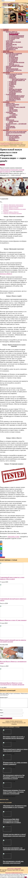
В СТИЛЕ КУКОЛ (13, 58)
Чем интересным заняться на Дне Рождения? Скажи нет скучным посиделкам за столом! (14, 776)
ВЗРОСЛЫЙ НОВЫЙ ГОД (19, 79)
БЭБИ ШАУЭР (10, 71)
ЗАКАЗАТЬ (6, 130)
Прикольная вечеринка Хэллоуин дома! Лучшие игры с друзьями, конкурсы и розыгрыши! (14, 791)
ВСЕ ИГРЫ (12, 139)
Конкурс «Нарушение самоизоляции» (13, 205)
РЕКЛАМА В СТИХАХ (15, 99)
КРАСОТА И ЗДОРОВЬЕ (12, 104)
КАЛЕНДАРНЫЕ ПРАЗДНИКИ (14, 74)
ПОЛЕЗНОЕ (6, 102)
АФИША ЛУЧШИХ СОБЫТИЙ (17, 107)
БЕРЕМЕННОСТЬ (11, 49)
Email (1, 712)
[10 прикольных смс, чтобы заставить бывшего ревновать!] (7, 759)
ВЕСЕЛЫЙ (12, 56)
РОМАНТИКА (9, 112)
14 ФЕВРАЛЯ (12, 83)
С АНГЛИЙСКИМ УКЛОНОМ (16, 62)
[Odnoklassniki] (14, 544)
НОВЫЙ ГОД (12, 77)
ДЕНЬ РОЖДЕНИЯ (8, 52)
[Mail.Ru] (14, 551)
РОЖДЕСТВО (12, 81)
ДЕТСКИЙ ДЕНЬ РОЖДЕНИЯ (14, 53)
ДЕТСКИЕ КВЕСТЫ (14, 65)
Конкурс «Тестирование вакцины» (13, 213)
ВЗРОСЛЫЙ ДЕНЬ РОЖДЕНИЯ (14, 66)
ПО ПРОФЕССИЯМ (14, 38)
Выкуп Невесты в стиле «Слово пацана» (13, 620)
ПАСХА (11, 88)
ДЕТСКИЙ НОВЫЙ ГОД (18, 80)
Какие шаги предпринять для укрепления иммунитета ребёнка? (14, 848)
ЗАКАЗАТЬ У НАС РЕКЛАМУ (11, 3)
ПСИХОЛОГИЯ (10, 120)
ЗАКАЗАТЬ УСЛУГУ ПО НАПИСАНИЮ (16, 131)
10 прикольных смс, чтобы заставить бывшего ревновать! (15, 763)
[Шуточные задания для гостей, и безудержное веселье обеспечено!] (7, 733)
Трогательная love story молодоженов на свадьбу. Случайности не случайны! (12, 820)
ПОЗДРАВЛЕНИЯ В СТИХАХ (17, 95)
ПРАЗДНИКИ (6, 72)
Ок (25, 877)
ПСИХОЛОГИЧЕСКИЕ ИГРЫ (14, 70)
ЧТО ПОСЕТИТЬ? (11, 106)
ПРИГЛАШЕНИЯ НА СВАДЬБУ (14, 47)
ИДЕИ (7, 118)
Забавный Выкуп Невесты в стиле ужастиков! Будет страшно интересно (12, 683)
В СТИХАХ (12, 39)
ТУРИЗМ (11, 108)
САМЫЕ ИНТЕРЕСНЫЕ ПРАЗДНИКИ (15, 92)
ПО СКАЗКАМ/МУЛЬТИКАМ (16, 37)
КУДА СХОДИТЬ (13, 111)
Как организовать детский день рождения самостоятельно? (13, 862)
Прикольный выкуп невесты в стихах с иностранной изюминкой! (15, 750)
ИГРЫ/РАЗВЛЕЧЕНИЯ (12, 69)
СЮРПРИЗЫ (12, 116)
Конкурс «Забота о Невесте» (11, 212)
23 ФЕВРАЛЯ (12, 84)
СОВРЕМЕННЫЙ (13, 34)
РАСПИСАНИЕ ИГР (14, 138)
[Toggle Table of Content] (1, 202)
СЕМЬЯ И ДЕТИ (10, 103)
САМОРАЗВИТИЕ (14, 121)
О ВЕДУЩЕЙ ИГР (13, 140)
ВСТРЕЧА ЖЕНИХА (14, 33)
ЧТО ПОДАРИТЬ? (11, 100)
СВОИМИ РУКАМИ (11, 117)
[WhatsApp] (14, 549)
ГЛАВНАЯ (6, 29)
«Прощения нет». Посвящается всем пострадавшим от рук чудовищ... (15, 806)
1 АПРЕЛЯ (12, 86)
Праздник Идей (9, 12)
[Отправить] (14, 555)
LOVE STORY (9, 40)
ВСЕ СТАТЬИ (6, 4)
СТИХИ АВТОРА (10, 126)
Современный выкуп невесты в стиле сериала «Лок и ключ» (12, 578)
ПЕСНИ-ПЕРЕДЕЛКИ (14, 98)
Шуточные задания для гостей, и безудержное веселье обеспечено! (13, 737)
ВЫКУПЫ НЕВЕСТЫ (11, 31)
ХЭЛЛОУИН (12, 76)
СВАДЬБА (6, 30)
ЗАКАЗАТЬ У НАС (13, 536)
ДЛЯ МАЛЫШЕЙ (13, 54)
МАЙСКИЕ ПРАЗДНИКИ (15, 89)
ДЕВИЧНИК (9, 43)
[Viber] (14, 553)
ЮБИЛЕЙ (8, 67)
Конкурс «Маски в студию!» (11, 207)
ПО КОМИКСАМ (13, 60)
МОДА (7, 129)
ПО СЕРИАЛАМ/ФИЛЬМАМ (16, 35)
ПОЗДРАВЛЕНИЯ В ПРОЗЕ (16, 97)
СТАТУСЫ (14, 115)
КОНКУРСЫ (9, 46)
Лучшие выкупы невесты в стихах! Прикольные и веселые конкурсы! (14, 835)
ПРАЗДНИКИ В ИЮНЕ (15, 90)
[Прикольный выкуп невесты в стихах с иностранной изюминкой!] (7, 746)
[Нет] (27, 877)
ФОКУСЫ (11, 63)
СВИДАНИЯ (12, 113)
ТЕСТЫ (11, 122)
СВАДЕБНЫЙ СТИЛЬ (12, 48)
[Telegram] (14, 546)
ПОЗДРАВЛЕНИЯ (11, 94)
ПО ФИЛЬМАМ (13, 61)
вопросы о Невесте (6, 273)
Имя (1, 710)
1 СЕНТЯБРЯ (12, 75)
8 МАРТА (11, 85)
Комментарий (4, 697)
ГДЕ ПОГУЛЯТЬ (13, 109)
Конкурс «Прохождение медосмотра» (13, 206)
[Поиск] (0, 7)
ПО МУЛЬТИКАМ (13, 57)
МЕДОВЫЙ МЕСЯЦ (11, 44)
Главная (2, 143)
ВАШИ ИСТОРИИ (10, 127)
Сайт (1, 715)
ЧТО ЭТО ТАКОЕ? (14, 136)
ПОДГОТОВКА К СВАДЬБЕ (13, 42)
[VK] (14, 542)
